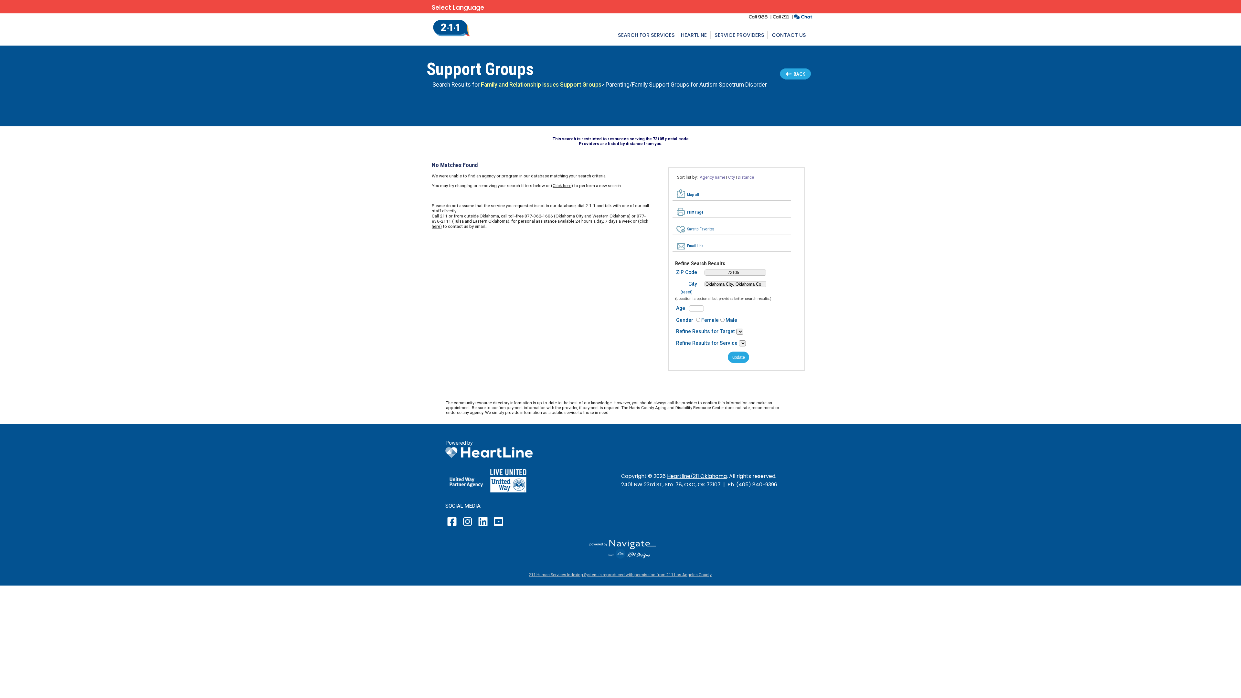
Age (680, 308)
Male (731, 320)
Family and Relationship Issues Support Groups (541, 84)
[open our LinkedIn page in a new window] (483, 526)
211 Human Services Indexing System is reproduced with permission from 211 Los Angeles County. (620, 574)
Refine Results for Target (706, 331)
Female (710, 320)
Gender (684, 320)
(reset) (687, 292)
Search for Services (646, 35)
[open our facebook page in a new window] (452, 526)
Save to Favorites (701, 229)
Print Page (695, 212)
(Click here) (562, 185)
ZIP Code (686, 272)
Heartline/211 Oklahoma (697, 476)
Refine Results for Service (707, 343)
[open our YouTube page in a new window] (498, 526)
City (692, 284)
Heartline (694, 35)
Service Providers (739, 35)
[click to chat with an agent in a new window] (802, 18)
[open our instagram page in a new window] (467, 526)
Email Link (695, 246)
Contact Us (789, 35)
